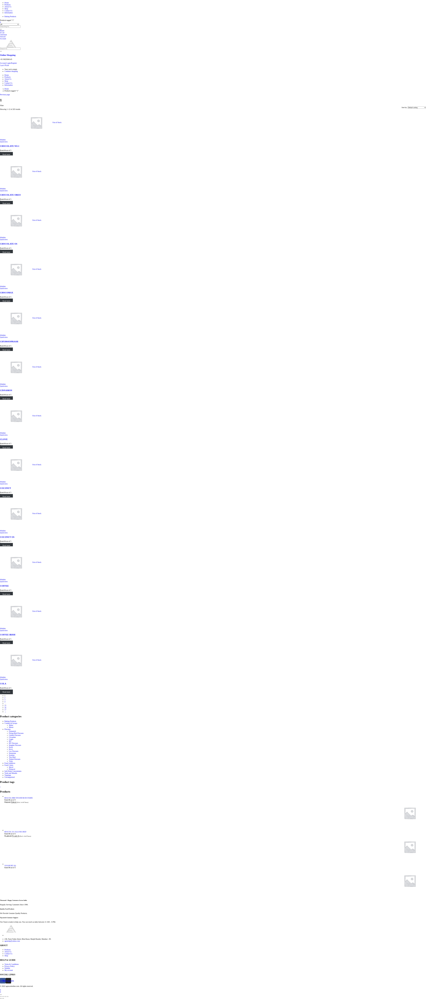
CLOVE (4, 439)
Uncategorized (9, 777)
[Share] (3, 996)
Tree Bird (12, 757)
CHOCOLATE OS (8, 244)
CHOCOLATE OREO (10, 195)
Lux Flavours (13, 751)
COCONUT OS (7, 537)
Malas (11, 725)
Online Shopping (8, 55)
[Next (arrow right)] (3, 998)
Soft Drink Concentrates (12, 771)
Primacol (12, 769)
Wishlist (7, 968)
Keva (11, 749)
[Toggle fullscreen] (5, 996)
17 (5, 710)
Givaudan (12, 737)
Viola (11, 761)
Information (8, 13)
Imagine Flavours (15, 745)
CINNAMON (6, 390)
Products (7, 5)
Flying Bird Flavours (16, 733)
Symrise (12, 755)
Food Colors (8, 765)
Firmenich (12, 731)
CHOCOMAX (6, 292)
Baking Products (10, 16)
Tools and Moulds (10, 773)
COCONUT (5, 488)
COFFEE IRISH (7, 635)
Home (6, 3)
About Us (7, 7)
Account (3, 39)
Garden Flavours (15, 735)
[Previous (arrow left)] (1, 998)
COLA (3, 683)
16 (5, 708)
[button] (4, 65)
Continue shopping (11, 71)
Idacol (11, 767)
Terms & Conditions (11, 964)
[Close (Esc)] (1, 996)
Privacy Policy (9, 966)
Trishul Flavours (14, 759)
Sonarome (12, 753)
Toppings (7, 775)
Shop (6, 9)
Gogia (11, 739)
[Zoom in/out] (7, 996)
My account (8, 970)
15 (5, 706)
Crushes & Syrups (10, 723)
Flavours (7, 729)
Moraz (11, 727)
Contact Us (8, 11)
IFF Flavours (13, 743)
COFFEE (4, 586)
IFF (10, 741)
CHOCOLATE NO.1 (9, 146)
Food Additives (9, 763)
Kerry (11, 747)
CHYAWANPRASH (9, 341)
